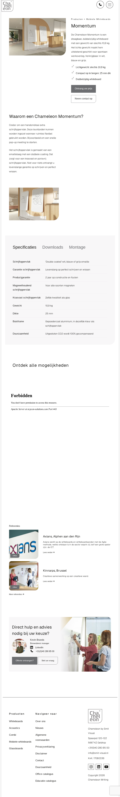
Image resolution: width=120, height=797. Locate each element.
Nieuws (39, 727)
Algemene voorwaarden (42, 737)
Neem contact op (83, 98)
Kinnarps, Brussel (55, 570)
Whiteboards (16, 721)
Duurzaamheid (43, 767)
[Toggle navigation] (109, 4)
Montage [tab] (77, 247)
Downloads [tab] (52, 247)
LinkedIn (38, 647)
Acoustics (14, 727)
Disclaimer (41, 753)
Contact (39, 760)
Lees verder (48, 552)
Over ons (40, 721)
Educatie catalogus (45, 780)
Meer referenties (16, 594)
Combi (12, 734)
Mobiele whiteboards (98, 19)
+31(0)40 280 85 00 (44, 651)
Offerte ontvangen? (25, 660)
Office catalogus (44, 773)
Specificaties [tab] (24, 247)
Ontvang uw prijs (83, 88)
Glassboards (16, 748)
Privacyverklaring (45, 746)
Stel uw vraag (48, 660)
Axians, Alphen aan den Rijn (61, 536)
